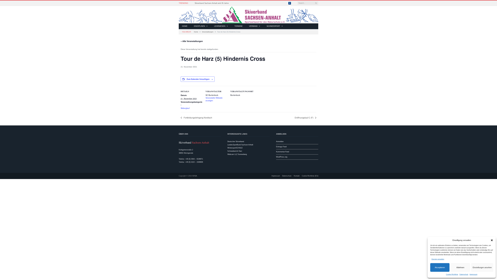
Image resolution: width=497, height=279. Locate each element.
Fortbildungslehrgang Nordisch (197, 117)
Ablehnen (460, 267)
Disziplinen (199, 26)
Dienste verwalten (438, 259)
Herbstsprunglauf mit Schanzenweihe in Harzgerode (216, 3)
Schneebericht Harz (234, 151)
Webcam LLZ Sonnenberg (237, 154)
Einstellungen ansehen (482, 267)
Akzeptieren (440, 267)
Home (184, 26)
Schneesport (273, 26)
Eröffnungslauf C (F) (304, 117)
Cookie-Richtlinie (452, 274)
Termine (238, 26)
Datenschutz (463, 274)
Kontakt (297, 176)
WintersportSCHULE (235, 148)
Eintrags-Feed (281, 147)
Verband (253, 26)
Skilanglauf (185, 108)
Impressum (473, 274)
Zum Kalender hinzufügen (198, 79)
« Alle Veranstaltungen (192, 41)
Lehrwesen (219, 26)
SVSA (194, 176)
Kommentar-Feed (282, 152)
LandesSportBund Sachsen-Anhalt (240, 145)
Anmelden (280, 141)
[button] (492, 240)
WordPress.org (281, 157)
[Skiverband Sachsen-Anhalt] (248, 14)
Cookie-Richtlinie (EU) (310, 176)
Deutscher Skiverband (235, 141)
